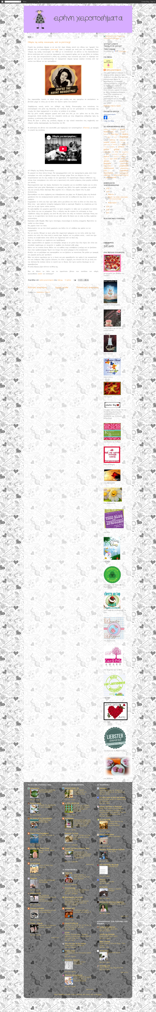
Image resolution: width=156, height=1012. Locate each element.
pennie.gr (54, 49)
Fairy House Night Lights (108, 936)
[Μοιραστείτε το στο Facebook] (85, 280)
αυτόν (40, 274)
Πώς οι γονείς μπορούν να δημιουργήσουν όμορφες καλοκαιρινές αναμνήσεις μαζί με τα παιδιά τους (77, 901)
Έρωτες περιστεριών (114, 836)
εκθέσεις (112, 140)
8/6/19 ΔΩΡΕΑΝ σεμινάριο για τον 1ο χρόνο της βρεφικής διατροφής (82, 979)
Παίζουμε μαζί (70, 908)
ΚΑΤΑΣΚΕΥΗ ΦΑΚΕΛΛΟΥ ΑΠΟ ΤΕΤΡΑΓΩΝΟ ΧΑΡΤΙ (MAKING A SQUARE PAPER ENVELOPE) (82, 823)
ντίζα (116, 152)
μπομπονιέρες (107, 152)
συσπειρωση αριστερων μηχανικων (111, 902)
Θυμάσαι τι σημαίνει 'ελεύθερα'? (114, 890)
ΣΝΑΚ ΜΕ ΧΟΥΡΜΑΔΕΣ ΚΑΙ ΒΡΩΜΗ (47, 881)
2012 (108, 210)
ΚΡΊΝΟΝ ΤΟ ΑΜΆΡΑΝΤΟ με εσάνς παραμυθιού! (47, 806)
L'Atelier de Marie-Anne (39, 848)
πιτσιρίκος (103, 788)
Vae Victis (112, 851)
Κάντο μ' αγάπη (35, 803)
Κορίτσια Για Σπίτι (71, 833)
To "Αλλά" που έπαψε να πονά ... (46, 836)
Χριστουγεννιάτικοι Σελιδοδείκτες (80, 963)
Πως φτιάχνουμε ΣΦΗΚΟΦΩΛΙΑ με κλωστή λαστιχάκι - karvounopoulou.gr (47, 898)
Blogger (99, 994)
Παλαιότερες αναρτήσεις (88, 287)
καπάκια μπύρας (110, 142)
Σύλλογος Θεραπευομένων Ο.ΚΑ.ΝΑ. (111, 850)
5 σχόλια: (68, 280)
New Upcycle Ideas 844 (108, 929)
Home (67, 932)
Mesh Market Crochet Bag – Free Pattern (112, 944)
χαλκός (123, 159)
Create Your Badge (109, 121)
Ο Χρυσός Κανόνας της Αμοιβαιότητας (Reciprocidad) (115, 823)
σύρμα (123, 157)
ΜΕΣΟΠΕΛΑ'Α (113, 867)
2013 (108, 207)
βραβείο (125, 134)
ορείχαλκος (125, 152)
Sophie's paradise (37, 908)
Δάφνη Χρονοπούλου (106, 835)
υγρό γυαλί (113, 159)
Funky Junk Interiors (107, 927)
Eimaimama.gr (70, 888)
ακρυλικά (106, 129)
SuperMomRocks (71, 923)
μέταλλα (121, 146)
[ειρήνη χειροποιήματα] (105, 119)
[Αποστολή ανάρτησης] (75, 280)
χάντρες (106, 161)
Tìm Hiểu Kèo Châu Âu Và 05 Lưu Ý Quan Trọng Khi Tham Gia (78, 926)
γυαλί (115, 137)
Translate (122, 51)
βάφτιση (106, 134)
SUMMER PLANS (114, 953)
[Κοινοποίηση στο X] (83, 280)
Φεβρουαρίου (112, 203)
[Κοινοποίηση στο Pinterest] (88, 280)
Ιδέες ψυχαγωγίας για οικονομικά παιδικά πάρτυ (78, 954)
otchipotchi (104, 951)
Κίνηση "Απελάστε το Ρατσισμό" (110, 807)
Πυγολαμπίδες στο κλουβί (74, 897)
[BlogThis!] (81, 280)
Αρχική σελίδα (61, 287)
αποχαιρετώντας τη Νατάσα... (117, 904)
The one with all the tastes (75, 944)
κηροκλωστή (107, 144)
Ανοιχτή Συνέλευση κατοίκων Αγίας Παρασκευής (77, 849)
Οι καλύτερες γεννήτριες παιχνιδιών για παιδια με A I (82, 912)
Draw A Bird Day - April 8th (46, 866)
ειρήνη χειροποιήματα (113, 70)
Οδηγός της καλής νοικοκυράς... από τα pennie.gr (49, 42)
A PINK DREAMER (72, 803)
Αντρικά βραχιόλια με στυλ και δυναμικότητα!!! (47, 911)
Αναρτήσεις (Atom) (43, 292)
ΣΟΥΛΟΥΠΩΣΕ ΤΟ (72, 788)
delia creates (104, 942)
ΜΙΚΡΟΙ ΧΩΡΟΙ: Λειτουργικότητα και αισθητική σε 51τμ (80, 792)
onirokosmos (35, 863)
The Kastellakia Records (108, 865)
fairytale (33, 878)
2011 (108, 213)
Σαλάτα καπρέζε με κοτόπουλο (74, 945)
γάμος (109, 137)
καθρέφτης (122, 140)
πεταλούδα (114, 154)
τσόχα (105, 159)
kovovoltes (103, 887)
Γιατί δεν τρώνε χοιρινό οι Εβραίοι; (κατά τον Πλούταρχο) (112, 800)
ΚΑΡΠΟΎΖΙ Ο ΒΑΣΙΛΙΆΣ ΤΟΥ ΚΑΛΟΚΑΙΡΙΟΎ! (47, 791)
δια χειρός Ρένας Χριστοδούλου (41, 818)
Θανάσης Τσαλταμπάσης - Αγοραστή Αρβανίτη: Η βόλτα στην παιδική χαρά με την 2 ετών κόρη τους (78, 936)
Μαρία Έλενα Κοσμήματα (39, 833)
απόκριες (122, 132)
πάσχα (107, 154)
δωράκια (124, 137)
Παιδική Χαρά (70, 951)
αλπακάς (122, 129)
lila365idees (69, 818)
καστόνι (123, 142)
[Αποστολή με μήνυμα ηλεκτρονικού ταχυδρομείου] (79, 280)
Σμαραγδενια (34, 788)
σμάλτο (106, 156)
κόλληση (115, 144)
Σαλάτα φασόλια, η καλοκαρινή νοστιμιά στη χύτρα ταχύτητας (82, 877)
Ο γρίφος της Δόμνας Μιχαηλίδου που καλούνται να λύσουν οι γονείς (77, 891)
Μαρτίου (111, 194)
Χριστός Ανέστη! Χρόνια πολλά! (46, 851)
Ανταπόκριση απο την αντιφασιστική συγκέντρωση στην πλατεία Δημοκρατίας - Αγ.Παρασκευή (82, 855)
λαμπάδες (112, 147)
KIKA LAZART (35, 893)
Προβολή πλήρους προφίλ (112, 106)
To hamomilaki (104, 820)
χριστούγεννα (111, 177)
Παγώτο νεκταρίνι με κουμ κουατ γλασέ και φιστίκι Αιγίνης (82, 837)
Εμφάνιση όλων (55, 938)
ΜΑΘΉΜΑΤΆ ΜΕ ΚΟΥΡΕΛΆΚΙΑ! (45, 821)
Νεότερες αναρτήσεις (37, 287)
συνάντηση (116, 157)
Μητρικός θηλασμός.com (73, 975)
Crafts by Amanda (107, 934)
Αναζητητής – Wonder (106, 882)
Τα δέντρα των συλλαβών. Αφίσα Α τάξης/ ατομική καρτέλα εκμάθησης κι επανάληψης (82, 808)
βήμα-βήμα (114, 134)
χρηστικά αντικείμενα (121, 175)
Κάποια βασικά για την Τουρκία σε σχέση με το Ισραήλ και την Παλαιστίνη (112, 791)
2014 (108, 192)
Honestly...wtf (104, 966)
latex (88, 994)
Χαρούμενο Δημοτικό (72, 960)
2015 (108, 189)
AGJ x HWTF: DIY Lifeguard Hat (111, 968)
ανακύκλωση (108, 131)
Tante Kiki (68, 873)
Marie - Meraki (36, 923)
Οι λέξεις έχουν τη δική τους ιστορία (112, 797)
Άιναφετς (102, 880)
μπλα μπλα (111, 149)
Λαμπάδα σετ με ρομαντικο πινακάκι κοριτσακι (47, 926)
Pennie (86, 128)
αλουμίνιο (113, 129)
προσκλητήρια (123, 154)
